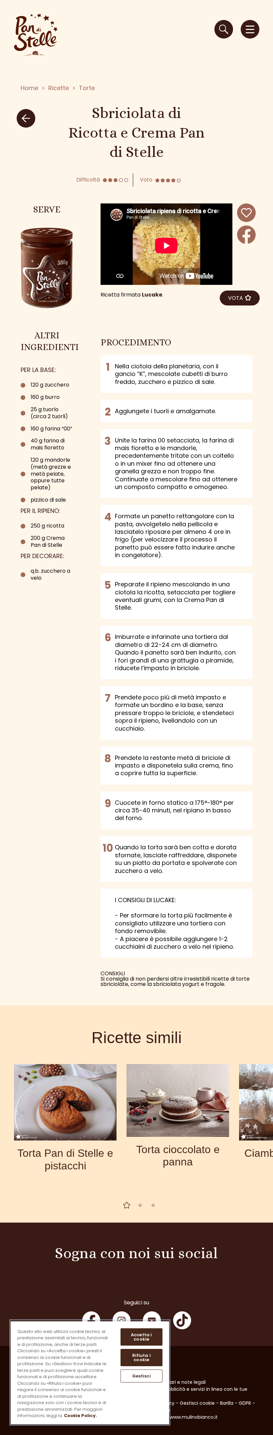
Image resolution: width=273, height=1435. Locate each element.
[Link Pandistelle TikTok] (182, 1320)
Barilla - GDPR (235, 1403)
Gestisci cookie (197, 1403)
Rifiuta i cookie (141, 1357)
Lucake (152, 295)
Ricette (58, 88)
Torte (87, 88)
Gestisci (141, 1376)
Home (29, 88)
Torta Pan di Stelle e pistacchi (65, 1159)
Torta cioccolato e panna (178, 1155)
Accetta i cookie (141, 1337)
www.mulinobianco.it (194, 1417)
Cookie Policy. (80, 1415)
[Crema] (47, 268)
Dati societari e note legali (175, 1382)
